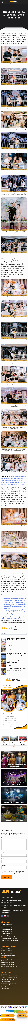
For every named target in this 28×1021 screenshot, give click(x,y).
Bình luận (3, 837)
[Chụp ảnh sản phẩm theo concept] (14, 813)
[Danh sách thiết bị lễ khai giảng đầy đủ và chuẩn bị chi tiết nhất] (3, 641)
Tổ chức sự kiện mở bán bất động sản (9, 936)
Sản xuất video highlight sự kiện (8, 955)
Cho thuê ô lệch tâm (5, 981)
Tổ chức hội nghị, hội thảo (7, 935)
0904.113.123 (15, 619)
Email (3, 859)
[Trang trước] (3, 741)
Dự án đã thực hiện (9, 6)
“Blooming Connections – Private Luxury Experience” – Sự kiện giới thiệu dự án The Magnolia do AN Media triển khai (14, 743)
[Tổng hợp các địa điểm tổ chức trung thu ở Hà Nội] (3, 663)
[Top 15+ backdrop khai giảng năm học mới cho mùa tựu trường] (3, 656)
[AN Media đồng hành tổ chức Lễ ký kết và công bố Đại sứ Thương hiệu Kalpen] (23, 738)
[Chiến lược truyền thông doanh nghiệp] (14, 795)
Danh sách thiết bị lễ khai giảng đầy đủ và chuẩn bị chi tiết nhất (17, 639)
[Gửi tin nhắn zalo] (26, 1008)
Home (2, 6)
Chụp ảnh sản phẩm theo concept (14, 820)
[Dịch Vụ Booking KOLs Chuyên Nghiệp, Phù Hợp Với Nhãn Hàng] (14, 759)
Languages (3, 1015)
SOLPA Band (10, 646)
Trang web (3, 865)
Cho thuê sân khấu (5, 988)
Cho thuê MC (4, 974)
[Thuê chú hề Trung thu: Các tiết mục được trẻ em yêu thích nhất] (3, 671)
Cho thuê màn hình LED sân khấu (8, 983)
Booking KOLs (4, 960)
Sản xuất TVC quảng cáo (7, 950)
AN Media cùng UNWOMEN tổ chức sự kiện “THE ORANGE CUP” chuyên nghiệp (14, 612)
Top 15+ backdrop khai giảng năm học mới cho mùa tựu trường (16, 654)
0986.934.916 (5, 619)
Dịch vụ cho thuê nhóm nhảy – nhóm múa (10, 976)
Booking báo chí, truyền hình (7, 962)
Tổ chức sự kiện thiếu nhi (6, 933)
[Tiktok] (8, 916)
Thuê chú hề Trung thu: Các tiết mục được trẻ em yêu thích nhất (16, 669)
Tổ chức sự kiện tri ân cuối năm (8, 926)
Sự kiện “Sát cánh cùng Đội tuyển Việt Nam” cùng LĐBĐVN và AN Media (5, 743)
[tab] (13, 746)
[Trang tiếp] (24, 741)
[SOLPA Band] (3, 648)
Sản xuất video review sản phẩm (8, 952)
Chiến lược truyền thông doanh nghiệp (14, 802)
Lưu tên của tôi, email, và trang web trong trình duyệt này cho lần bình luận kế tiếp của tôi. (13, 872)
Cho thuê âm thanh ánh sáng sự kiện (9, 977)
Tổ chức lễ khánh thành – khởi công (9, 938)
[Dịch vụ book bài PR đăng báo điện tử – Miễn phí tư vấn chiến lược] (14, 777)
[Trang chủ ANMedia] (14, 1)
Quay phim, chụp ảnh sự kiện (7, 964)
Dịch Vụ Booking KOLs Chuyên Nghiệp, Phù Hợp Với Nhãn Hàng (14, 765)
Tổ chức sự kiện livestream (7, 924)
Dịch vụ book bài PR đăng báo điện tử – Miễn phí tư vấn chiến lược (14, 783)
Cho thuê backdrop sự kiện (7, 986)
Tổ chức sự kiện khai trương (7, 927)
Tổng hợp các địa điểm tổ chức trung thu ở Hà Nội (15, 661)
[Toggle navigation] (25, 1)
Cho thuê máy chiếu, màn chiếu (8, 985)
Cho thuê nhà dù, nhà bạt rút (7, 979)
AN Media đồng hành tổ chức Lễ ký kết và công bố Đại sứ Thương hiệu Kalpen (22, 743)
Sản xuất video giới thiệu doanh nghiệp (10, 953)
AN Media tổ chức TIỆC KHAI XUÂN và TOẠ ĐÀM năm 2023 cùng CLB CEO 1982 (15, 606)
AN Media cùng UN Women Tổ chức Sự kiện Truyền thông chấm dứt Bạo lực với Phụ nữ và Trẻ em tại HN (15, 600)
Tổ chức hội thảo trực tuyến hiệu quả (9, 940)
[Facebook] (2, 916)
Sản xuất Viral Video (5, 948)
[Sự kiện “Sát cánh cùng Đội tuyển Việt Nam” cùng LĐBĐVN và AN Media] (5, 738)
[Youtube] (5, 916)
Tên (2, 852)
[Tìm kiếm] (25, 633)
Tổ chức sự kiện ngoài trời (6, 929)
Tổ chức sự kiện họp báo (6, 931)
